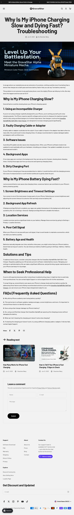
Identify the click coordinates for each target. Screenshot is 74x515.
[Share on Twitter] (14, 330)
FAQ (4, 448)
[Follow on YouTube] (22, 501)
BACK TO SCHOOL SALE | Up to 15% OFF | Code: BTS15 (57, 2)
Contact (26, 455)
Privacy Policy (41, 388)
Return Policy (7, 458)
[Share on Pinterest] (19, 330)
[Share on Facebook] (10, 330)
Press (26, 448)
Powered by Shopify (19, 508)
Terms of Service (52, 388)
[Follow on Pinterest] (18, 501)
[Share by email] (24, 330)
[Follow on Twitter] (8, 501)
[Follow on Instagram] (13, 501)
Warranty (6, 451)
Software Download (9, 444)
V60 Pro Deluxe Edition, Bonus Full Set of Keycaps (18, 2)
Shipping (5, 455)
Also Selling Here (8, 475)
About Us (27, 444)
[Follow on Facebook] (4, 501)
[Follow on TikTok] (27, 501)
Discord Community (9, 472)
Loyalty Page (7, 479)
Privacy (5, 461)
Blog (25, 451)
